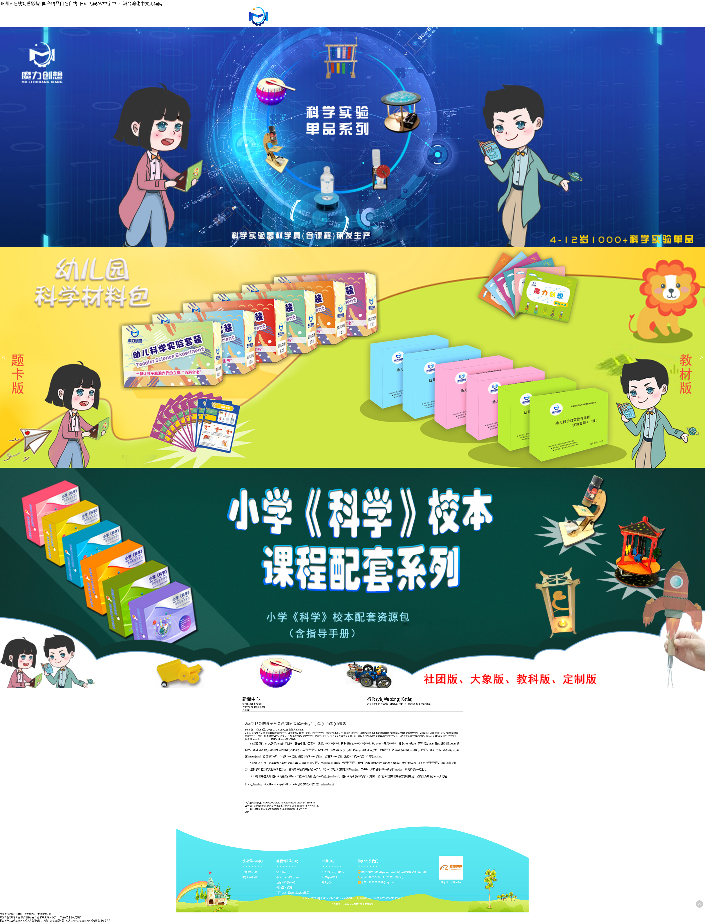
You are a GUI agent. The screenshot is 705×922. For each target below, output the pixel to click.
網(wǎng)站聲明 (311, 898)
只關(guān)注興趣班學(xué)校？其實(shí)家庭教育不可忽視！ (287, 806)
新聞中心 (403, 704)
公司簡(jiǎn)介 (250, 872)
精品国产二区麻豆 (9, 920)
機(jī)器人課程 (284, 887)
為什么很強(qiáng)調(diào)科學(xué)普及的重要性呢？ (282, 809)
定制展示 (281, 872)
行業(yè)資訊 (329, 877)
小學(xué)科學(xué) (287, 877)
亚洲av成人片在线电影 (29, 920)
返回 (247, 812)
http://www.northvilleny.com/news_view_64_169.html (289, 802)
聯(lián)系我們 (250, 877)
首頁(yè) (394, 704)
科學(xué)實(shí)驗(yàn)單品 (292, 892)
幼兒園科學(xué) (285, 882)
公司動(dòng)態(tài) (333, 872)
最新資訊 (327, 882)
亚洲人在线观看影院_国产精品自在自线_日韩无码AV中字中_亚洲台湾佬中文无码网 (81, 3)
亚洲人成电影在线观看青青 (97, 920)
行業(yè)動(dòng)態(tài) (419, 704)
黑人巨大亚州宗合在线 (73, 920)
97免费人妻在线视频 (51, 920)
